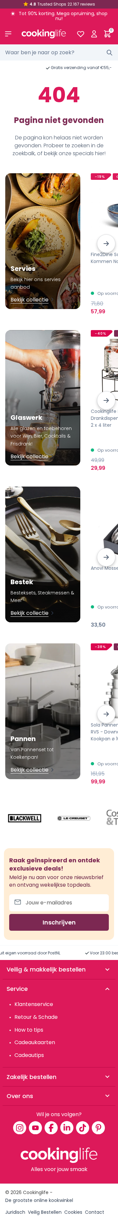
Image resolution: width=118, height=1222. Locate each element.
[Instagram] (19, 1127)
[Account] (94, 34)
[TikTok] (82, 1127)
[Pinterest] (98, 1127)
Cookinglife (36, 1192)
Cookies (73, 1212)
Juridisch (15, 1212)
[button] (106, 243)
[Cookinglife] (44, 34)
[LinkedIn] (66, 1127)
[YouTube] (35, 1127)
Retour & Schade (36, 1017)
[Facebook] (51, 1127)
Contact (94, 1212)
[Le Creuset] (73, 818)
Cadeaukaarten (34, 1042)
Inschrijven (59, 922)
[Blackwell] (24, 818)
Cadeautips (29, 1055)
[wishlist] (80, 34)
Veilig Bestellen (45, 1212)
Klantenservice (33, 1004)
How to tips (28, 1030)
